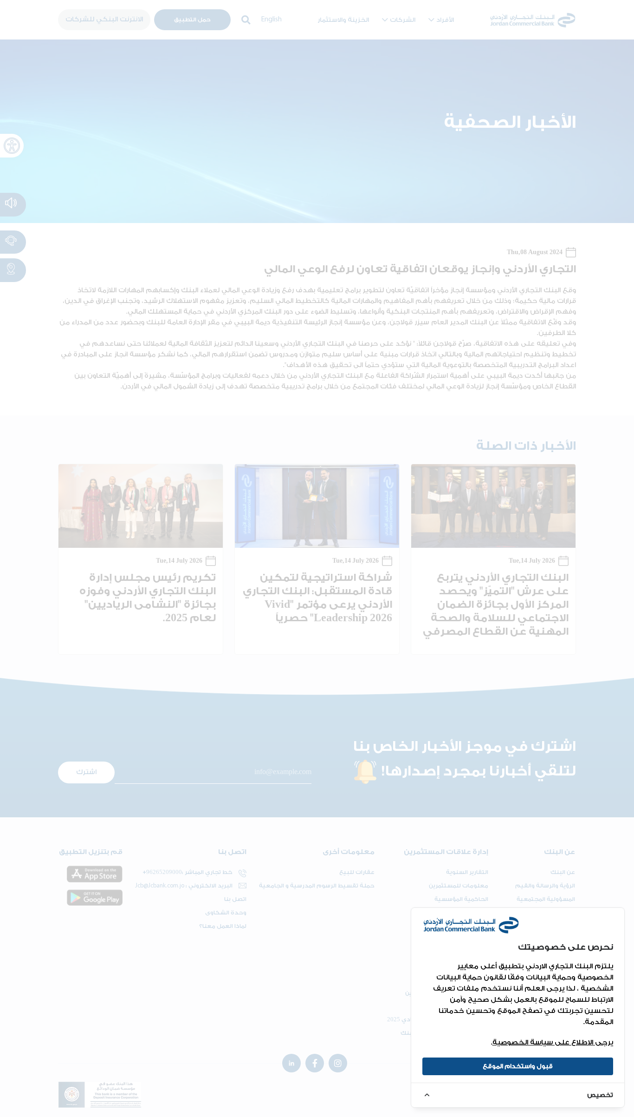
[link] (517, 1095)
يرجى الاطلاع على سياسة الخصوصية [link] (552, 1042)
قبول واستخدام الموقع (518, 1066)
